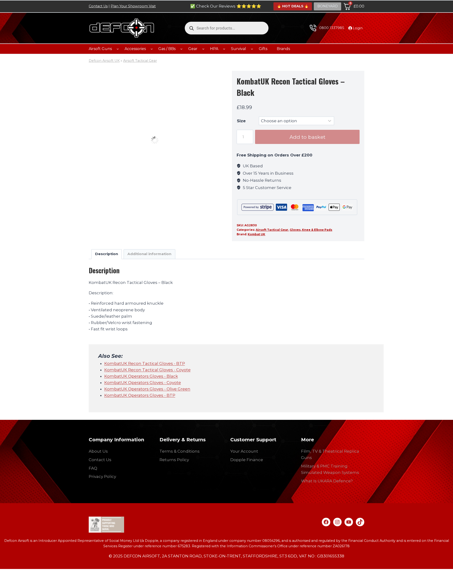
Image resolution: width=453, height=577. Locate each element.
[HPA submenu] (224, 49)
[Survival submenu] (252, 49)
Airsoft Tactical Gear (140, 61)
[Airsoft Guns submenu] (118, 49)
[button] (215, 73)
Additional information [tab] (149, 254)
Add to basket (307, 137)
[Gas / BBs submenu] (181, 49)
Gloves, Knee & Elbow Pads (311, 230)
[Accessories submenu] (152, 49)
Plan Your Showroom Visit (133, 6)
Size (241, 120)
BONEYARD (327, 6)
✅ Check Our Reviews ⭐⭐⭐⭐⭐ (225, 6)
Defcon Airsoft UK (104, 61)
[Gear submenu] (203, 49)
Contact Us (98, 6)
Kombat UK (256, 234)
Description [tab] (106, 254)
